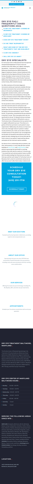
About (23, 10)
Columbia (18, 426)
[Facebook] (12, 1)
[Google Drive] (21, 1)
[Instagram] (16, 1)
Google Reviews (21, 147)
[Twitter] (14, 1)
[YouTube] (19, 1)
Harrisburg (13, 445)
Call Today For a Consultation (16, 4)
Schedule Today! (16, 189)
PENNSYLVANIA (6, 445)
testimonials (11, 147)
